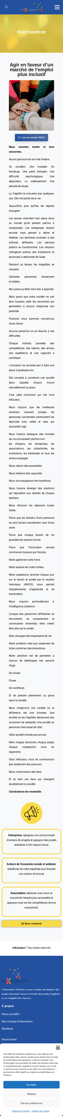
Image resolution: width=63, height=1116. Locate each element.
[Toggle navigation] (57, 7)
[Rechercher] (7, 7)
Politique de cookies (21, 1111)
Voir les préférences (32, 1103)
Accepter (31, 1084)
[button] (58, 1047)
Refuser (31, 1094)
